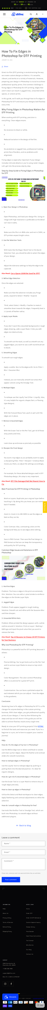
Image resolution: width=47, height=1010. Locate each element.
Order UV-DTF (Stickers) (33, 918)
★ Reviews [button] (45, 507)
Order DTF (29, 913)
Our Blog (28, 949)
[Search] (30, 14)
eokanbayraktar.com (38, 998)
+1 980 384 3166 (8, 968)
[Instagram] (5, 983)
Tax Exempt (30, 940)
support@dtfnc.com (9, 973)
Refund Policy (7, 927)
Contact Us (29, 954)
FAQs (4, 909)
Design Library (30, 927)
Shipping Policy (7, 931)
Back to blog (25, 825)
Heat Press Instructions (33, 936)
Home (28, 909)
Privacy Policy (7, 918)
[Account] (36, 14)
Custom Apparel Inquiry (33, 922)
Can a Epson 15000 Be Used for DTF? (25, 273)
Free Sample (30, 931)
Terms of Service (8, 922)
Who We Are (30, 945)
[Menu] (4, 14)
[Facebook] (11, 983)
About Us (5, 913)
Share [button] (6, 66)
